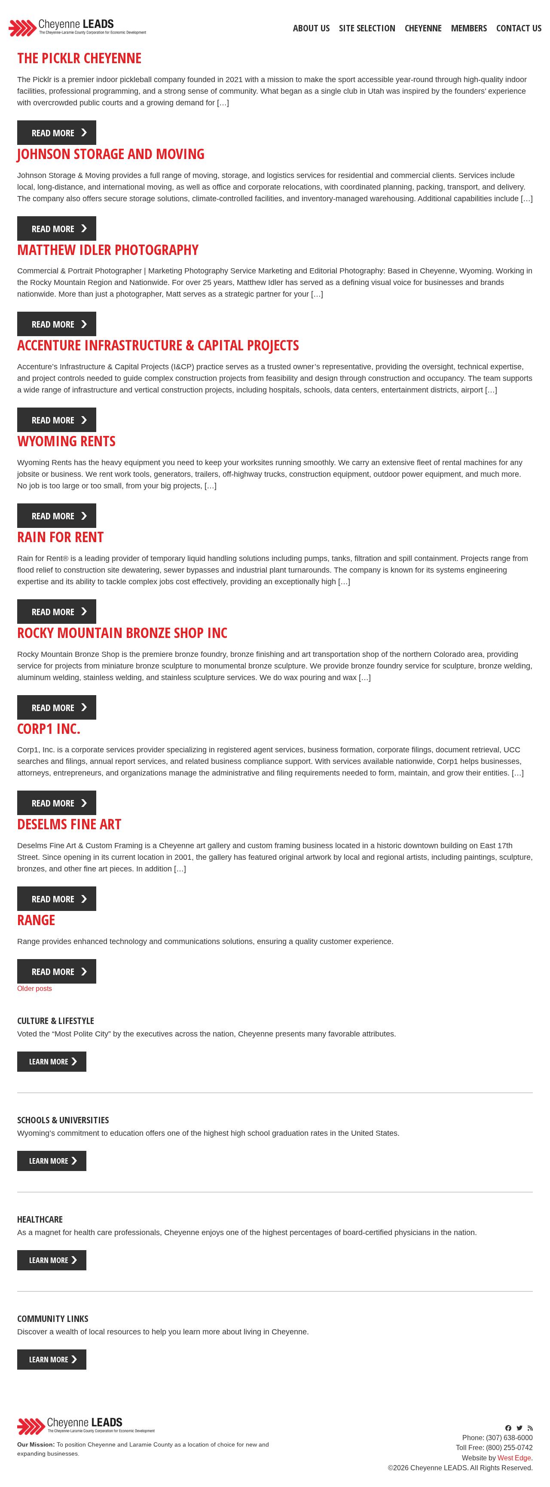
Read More (53, 132)
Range (36, 919)
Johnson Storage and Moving (111, 153)
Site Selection (367, 27)
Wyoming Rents (66, 441)
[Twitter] (519, 1428)
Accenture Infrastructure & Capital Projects (158, 345)
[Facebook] (508, 1428)
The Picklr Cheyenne (79, 57)
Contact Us (518, 27)
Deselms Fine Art (69, 824)
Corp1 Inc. (49, 728)
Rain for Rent (60, 536)
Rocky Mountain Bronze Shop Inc (122, 632)
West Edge (514, 1458)
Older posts (34, 988)
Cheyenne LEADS (77, 28)
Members (469, 27)
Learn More (48, 1061)
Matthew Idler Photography (108, 249)
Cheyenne (423, 27)
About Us (311, 27)
